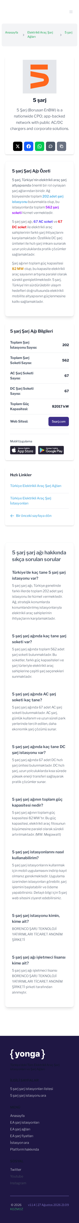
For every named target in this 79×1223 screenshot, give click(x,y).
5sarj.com (59, 421)
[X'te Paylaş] (17, 146)
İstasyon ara (19, 1143)
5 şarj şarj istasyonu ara (28, 1096)
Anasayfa (11, 32)
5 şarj (68, 32)
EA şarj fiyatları (21, 1136)
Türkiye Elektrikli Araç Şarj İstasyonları (30, 500)
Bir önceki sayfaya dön (33, 516)
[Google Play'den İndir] (51, 450)
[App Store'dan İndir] (23, 450)
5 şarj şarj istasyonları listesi (31, 1089)
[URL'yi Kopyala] (61, 146)
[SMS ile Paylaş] (50, 146)
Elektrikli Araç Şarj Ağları (40, 34)
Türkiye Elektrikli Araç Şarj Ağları (35, 486)
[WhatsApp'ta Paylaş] (39, 146)
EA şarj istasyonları (24, 1122)
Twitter (15, 1170)
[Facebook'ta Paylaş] (28, 146)
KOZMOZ (16, 1209)
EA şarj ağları (20, 1129)
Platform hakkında (24, 1149)
